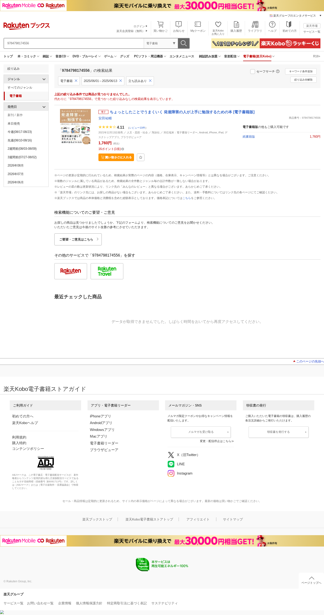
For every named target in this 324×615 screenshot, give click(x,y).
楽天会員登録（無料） (130, 31)
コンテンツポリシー (28, 449)
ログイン (139, 26)
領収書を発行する (278, 432)
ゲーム (108, 56)
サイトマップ (233, 519)
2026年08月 (16, 165)
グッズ (124, 56)
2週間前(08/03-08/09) (22, 148)
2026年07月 (16, 174)
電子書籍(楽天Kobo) (257, 56)
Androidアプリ (101, 423)
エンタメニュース (182, 56)
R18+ (316, 56)
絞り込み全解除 (303, 79)
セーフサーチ (265, 71)
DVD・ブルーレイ (85, 56)
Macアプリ (98, 436)
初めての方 (289, 30)
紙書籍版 (249, 136)
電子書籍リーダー (104, 443)
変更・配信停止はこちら (215, 441)
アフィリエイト (198, 519)
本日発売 (14, 123)
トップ (8, 56)
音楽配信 (230, 56)
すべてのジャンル (20, 87)
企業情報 (64, 603)
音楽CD (61, 56)
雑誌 (46, 56)
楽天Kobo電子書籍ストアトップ (149, 519)
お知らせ (179, 30)
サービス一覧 (311, 31)
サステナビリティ (164, 603)
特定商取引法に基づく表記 (127, 603)
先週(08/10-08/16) (20, 140)
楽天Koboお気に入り (218, 32)
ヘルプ (272, 30)
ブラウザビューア (104, 450)
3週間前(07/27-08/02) (22, 157)
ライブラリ (255, 30)
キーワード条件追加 (301, 71)
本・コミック (27, 56)
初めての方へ (22, 416)
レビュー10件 (137, 127)
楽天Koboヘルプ (25, 423)
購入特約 (19, 443)
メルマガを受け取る (201, 432)
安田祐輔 (105, 118)
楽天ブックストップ (97, 519)
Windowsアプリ (102, 430)
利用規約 (19, 437)
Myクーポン (198, 30)
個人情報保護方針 (89, 603)
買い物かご (160, 30)
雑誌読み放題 (208, 56)
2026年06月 (16, 182)
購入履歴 (236, 30)
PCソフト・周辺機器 (148, 56)
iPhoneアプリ (100, 416)
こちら (186, 198)
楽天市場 (312, 25)
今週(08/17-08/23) (20, 132)
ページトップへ (311, 582)
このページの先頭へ (310, 361)
